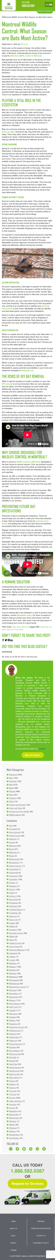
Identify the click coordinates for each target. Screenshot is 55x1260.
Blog (19, 626)
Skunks (12, 791)
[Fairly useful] (9, 652)
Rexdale (12, 1047)
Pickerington (14, 1037)
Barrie (11, 849)
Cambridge (13, 869)
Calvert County (15, 866)
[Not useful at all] (3, 652)
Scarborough (14, 1071)
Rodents (12, 798)
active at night (8, 131)
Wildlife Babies (15, 815)
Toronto (12, 1097)
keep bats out (27, 370)
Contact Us (40, 1236)
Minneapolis (14, 980)
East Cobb (13, 899)
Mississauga (14, 983)
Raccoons (13, 774)
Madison (12, 966)
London (12, 960)
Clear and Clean (15, 808)
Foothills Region (15, 909)
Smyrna (12, 1081)
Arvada (12, 842)
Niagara (12, 1000)
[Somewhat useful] (5, 652)
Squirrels (12, 781)
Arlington (12, 839)
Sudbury (12, 1084)
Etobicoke (13, 906)
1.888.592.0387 (28, 5)
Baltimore (13, 845)
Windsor (12, 1131)
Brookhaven (14, 862)
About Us (13, 1228)
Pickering (13, 1034)
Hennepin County (16, 933)
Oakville (12, 1010)
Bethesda (13, 852)
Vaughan (12, 1104)
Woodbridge (14, 1134)
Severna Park (14, 1074)
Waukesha (13, 1111)
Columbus (13, 876)
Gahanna (13, 916)
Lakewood (13, 953)
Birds (11, 788)
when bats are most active (12, 629)
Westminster (14, 1118)
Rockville (12, 1057)
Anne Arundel (14, 832)
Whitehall (13, 1128)
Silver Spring (14, 1077)
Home (13, 1221)
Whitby (12, 1124)
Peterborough (14, 1030)
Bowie (11, 855)
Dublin (11, 892)
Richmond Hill (14, 1054)
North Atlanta (14, 1003)
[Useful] (7, 652)
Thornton (13, 1094)
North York (13, 1007)
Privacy (13, 1243)
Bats (14, 626)
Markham (13, 973)
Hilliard (12, 936)
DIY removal (7, 384)
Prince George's (15, 1044)
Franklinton (13, 913)
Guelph (12, 923)
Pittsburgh (13, 1040)
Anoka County (15, 835)
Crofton (12, 882)
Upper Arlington (15, 1101)
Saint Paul (13, 1064)
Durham (12, 896)
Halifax (12, 926)
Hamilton (12, 929)
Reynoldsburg (14, 1050)
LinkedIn (42, 748)
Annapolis (13, 829)
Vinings (12, 1107)
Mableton (13, 963)
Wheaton (12, 1121)
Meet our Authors (32, 755)
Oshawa (12, 1017)
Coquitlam (13, 879)
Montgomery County (17, 987)
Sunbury (12, 1087)
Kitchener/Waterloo (17, 950)
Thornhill (12, 1091)
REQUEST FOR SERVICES (45, 11)
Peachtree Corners (17, 1027)
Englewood (13, 903)
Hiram (11, 939)
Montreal (25, 626)
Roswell (12, 1060)
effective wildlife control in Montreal (26, 55)
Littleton (12, 956)
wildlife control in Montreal (28, 461)
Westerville (13, 1114)
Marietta (12, 970)
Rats (11, 794)
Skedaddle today (24, 615)
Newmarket (13, 997)
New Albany (14, 993)
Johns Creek (14, 946)
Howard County (15, 943)
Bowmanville (14, 859)
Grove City (13, 919)
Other (11, 801)
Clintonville (13, 872)
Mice (11, 778)
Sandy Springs (15, 1067)
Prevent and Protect (17, 804)
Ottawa (12, 1020)
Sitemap (13, 1250)
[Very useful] (11, 652)
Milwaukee (13, 976)
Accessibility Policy (41, 1243)
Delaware (13, 886)
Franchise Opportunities (41, 1228)
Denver (12, 889)
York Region (14, 1138)
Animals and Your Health (19, 811)
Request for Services (27, 1183)
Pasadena (13, 1023)
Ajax (11, 825)
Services (40, 1221)
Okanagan (13, 1013)
